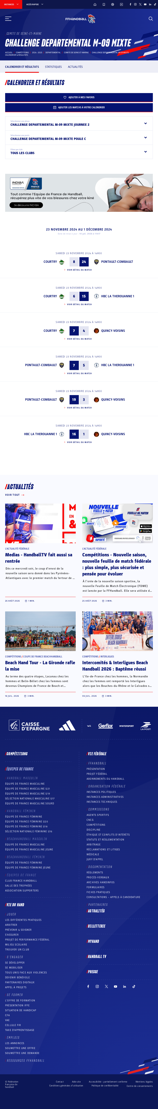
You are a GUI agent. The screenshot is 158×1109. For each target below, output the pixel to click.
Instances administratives (105, 796)
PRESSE (93, 972)
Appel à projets (16, 987)
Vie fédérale (97, 754)
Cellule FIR (13, 1025)
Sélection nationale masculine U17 (30, 798)
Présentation (96, 769)
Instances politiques (101, 792)
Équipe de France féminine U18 (26, 826)
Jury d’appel (95, 859)
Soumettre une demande (22, 1053)
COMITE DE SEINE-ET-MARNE (76, 52)
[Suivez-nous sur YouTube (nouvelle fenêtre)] (145, 4)
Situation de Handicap (20, 1010)
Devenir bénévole (17, 977)
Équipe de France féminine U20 (26, 821)
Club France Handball (21, 880)
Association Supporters (22, 890)
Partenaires (98, 904)
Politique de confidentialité (105, 1085)
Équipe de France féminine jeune (28, 867)
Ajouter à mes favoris (81, 97)
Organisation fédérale (107, 786)
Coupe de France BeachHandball (42, 656)
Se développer (15, 962)
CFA (7, 1015)
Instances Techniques (102, 801)
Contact (60, 1081)
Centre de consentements (140, 1086)
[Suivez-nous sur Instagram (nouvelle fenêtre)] (135, 4)
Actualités (75, 67)
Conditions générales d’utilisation (66, 1085)
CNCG (90, 819)
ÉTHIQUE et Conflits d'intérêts (108, 834)
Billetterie (96, 926)
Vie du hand (15, 905)
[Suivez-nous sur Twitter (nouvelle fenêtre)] (140, 4)
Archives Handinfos (101, 882)
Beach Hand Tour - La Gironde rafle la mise (40, 666)
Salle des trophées (18, 885)
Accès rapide (32, 4)
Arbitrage (94, 844)
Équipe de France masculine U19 (27, 793)
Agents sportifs (98, 815)
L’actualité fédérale (17, 548)
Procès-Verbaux (98, 877)
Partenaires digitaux (20, 982)
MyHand (93, 942)
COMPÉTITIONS (96, 824)
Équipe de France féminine (23, 816)
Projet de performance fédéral (27, 939)
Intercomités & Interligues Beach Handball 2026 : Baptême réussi (115, 666)
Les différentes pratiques (23, 920)
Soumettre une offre (20, 1048)
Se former (15, 995)
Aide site (76, 1081)
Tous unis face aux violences (26, 972)
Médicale (93, 854)
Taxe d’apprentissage (19, 1030)
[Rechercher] (151, 19)
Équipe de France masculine (25, 783)
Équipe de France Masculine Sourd (29, 803)
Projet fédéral (97, 773)
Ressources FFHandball (26, 1060)
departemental (53, 52)
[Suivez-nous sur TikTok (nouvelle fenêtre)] (155, 4)
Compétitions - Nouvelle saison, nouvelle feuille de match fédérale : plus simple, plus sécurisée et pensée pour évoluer (116, 564)
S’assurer (12, 934)
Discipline (93, 829)
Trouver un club (17, 949)
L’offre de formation (20, 1000)
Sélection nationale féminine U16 (28, 831)
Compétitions (22, 52)
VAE (7, 1020)
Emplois (13, 1037)
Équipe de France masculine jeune (29, 849)
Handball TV (97, 957)
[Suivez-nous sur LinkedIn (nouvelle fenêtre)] (150, 4)
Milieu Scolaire (16, 944)
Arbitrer (11, 924)
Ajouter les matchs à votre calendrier (81, 107)
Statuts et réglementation (105, 839)
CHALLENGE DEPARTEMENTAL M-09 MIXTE (110, 52)
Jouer (11, 914)
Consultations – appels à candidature (113, 897)
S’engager (15, 957)
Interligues (107, 656)
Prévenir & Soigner (18, 929)
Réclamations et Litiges (103, 849)
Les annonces (14, 1043)
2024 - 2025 (37, 52)
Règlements (95, 872)
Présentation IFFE (17, 1005)
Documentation (100, 867)
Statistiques (53, 67)
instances (9, 4)
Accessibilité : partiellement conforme (108, 1081)
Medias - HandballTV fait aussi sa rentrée (38, 558)
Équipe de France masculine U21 (27, 788)
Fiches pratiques (98, 892)
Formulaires (96, 887)
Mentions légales (144, 1081)
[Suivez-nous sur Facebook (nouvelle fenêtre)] (130, 4)
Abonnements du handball (106, 778)
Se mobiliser (14, 967)
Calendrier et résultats (22, 67)
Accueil (9, 52)
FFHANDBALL (97, 763)
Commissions (98, 809)
